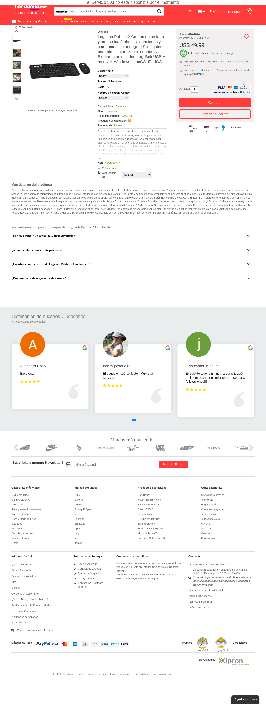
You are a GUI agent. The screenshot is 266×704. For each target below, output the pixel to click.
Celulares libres (20, 495)
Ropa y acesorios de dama (26, 509)
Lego (77, 533)
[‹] (16, 31)
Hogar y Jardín (209, 504)
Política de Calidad (198, 607)
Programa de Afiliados (23, 576)
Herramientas (208, 538)
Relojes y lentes (20, 538)
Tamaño (109, 81)
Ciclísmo (206, 523)
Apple (78, 528)
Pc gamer (16, 528)
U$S (189, 11)
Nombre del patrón (114, 92)
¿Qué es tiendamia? (22, 564)
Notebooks (17, 504)
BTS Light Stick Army (149, 519)
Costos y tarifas (109, 21)
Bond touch (144, 495)
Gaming (205, 533)
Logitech (79, 519)
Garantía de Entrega (222, 53)
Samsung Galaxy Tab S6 (151, 538)
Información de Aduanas (24, 617)
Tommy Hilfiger (83, 509)
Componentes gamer (212, 509)
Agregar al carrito (214, 114)
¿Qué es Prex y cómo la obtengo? (29, 599)
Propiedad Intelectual (200, 601)
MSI (77, 538)
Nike (77, 495)
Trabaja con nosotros (200, 596)
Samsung (80, 523)
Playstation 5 (145, 514)
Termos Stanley (146, 523)
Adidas (78, 504)
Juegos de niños (210, 514)
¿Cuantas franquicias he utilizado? (34, 630)
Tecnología (207, 499)
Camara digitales (20, 499)
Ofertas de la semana (212, 495)
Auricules (206, 528)
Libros (14, 542)
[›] (16, 98)
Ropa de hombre (20, 514)
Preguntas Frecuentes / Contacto (206, 590)
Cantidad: (184, 89)
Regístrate (216, 11)
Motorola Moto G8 (147, 533)
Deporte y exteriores (22, 533)
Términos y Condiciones (24, 611)
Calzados (16, 523)
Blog (13, 582)
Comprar (215, 103)
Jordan (78, 542)
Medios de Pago (20, 622)
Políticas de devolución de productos (31, 605)
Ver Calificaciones (108, 168)
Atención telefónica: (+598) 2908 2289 (209, 564)
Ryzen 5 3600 (145, 509)
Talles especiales (210, 519)
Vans (77, 514)
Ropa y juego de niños (23, 519)
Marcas (15, 587)
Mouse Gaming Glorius (150, 528)
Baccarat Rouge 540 (149, 504)
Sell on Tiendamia (21, 570)
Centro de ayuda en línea (25, 593)
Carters (79, 499)
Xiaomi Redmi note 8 (149, 499)
